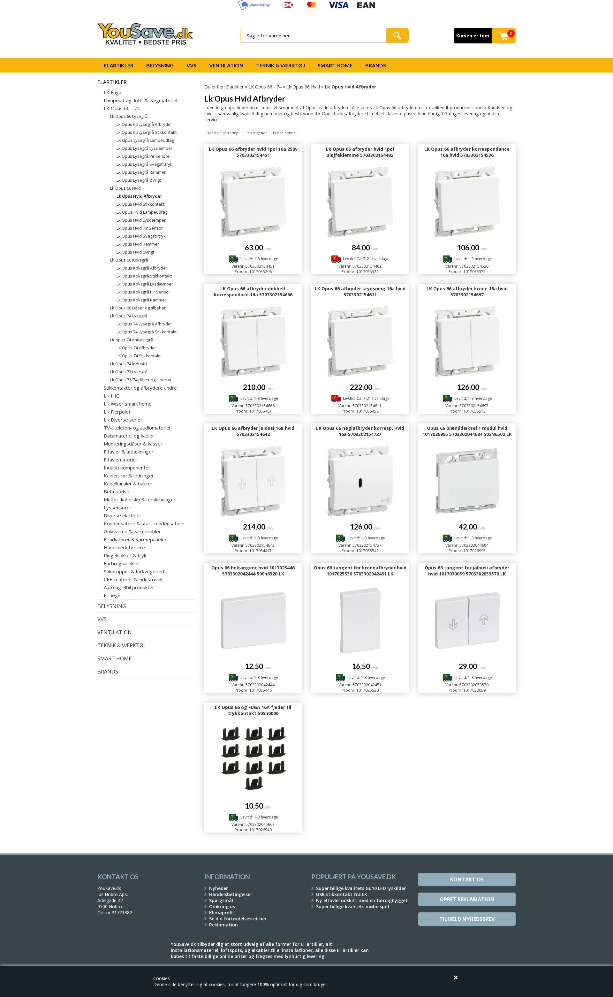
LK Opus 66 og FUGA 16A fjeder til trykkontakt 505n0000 (253, 710)
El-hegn (112, 595)
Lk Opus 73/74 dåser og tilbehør (140, 380)
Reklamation (223, 925)
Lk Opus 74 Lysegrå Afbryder (144, 324)
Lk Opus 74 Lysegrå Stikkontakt (147, 332)
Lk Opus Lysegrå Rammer (141, 172)
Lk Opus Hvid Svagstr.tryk (141, 236)
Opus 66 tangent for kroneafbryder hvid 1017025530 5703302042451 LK (360, 571)
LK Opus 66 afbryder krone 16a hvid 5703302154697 (467, 291)
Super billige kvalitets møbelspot (353, 906)
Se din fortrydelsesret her (238, 919)
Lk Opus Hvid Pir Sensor (140, 228)
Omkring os (222, 906)
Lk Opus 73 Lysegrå (129, 372)
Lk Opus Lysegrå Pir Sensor (143, 156)
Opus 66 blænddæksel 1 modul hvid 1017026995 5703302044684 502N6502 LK (467, 431)
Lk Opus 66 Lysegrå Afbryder (144, 124)
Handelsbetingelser (230, 894)
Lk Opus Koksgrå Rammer (141, 300)
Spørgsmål (221, 900)
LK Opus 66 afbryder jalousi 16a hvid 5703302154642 (253, 431)
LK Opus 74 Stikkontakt (139, 356)
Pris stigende (257, 132)
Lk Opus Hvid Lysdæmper (141, 220)
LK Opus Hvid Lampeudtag (142, 212)
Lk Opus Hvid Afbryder (139, 196)
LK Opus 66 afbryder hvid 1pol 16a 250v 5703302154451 (253, 152)
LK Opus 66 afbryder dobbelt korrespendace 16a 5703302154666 (253, 291)
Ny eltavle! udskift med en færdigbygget (362, 900)
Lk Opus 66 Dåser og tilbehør (138, 308)
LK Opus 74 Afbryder (136, 348)
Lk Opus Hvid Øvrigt (135, 252)
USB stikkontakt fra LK (341, 894)
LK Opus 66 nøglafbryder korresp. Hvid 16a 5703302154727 (360, 431)
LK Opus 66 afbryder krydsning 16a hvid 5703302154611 (360, 291)
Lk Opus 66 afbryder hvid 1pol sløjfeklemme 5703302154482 (360, 152)
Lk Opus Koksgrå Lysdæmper (145, 284)
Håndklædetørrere (124, 547)
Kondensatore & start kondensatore (144, 523)
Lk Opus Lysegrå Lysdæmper (144, 148)
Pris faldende (284, 132)
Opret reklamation (467, 899)
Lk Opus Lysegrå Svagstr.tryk (144, 164)
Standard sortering (222, 132)
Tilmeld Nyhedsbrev (467, 919)
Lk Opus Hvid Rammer (138, 244)
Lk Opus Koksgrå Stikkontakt (144, 276)
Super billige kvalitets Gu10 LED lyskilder (361, 888)
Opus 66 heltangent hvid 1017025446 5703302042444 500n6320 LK (253, 571)
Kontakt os (467, 879)
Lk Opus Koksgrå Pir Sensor (143, 292)
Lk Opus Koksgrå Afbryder (142, 268)
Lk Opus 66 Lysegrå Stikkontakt (147, 132)
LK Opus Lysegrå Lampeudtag (145, 140)
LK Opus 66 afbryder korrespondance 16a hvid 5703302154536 (467, 152)
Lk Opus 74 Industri (128, 364)
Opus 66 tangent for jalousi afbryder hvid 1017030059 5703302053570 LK (467, 571)
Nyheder (218, 888)
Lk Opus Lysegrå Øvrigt (139, 180)
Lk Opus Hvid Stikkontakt (140, 204)
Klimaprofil (221, 912)
